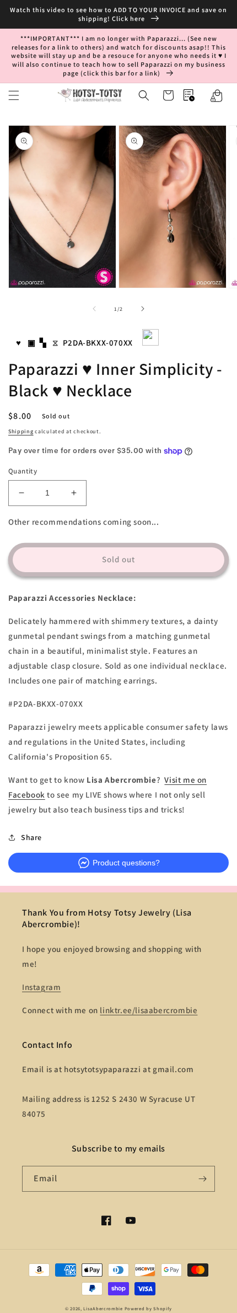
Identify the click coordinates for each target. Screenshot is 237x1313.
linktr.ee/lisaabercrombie (148, 1010)
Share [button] (31, 837)
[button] (14, 95)
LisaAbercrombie (103, 1308)
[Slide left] (94, 309)
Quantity (22, 471)
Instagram (41, 987)
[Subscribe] (202, 1179)
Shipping (21, 431)
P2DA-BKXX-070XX (98, 342)
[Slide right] (143, 309)
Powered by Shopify (149, 1308)
